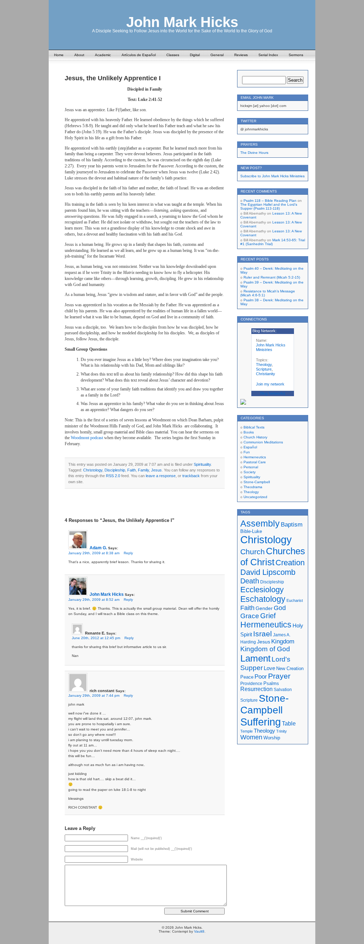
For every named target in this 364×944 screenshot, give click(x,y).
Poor (261, 676)
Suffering (260, 722)
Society (249, 472)
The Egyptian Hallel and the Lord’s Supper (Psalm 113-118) (268, 206)
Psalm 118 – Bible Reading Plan (269, 201)
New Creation (290, 668)
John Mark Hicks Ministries (270, 347)
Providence (251, 683)
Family (143, 470)
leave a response (161, 476)
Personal (250, 467)
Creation (290, 562)
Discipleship (115, 470)
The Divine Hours (254, 153)
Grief (268, 616)
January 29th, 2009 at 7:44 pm (93, 695)
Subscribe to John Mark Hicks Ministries (272, 176)
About (79, 55)
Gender (264, 608)
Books (248, 432)
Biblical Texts (253, 427)
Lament (255, 658)
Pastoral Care (254, 462)
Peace (246, 677)
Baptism (292, 524)
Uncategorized (255, 497)
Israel (262, 634)
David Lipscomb (267, 572)
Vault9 (199, 931)
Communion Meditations (263, 442)
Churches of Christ (272, 556)
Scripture (264, 369)
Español (250, 447)
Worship (271, 737)
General (217, 55)
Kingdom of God (265, 649)
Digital (195, 55)
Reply (128, 553)
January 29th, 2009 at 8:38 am (93, 553)
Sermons (296, 55)
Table (289, 724)
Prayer (279, 676)
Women (251, 737)
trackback (191, 476)
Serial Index (268, 55)
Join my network (270, 384)
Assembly (260, 523)
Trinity (281, 731)
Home (59, 55)
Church (252, 551)
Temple (246, 731)
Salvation (283, 689)
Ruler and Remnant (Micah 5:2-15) (271, 277)
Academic (103, 55)
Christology (92, 470)
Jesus (156, 470)
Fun (246, 452)
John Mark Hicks (182, 22)
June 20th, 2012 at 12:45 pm (96, 638)
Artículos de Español (139, 55)
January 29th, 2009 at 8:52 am (93, 600)
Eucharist (295, 600)
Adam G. (98, 547)
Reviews (241, 55)
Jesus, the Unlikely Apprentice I (113, 78)
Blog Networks (272, 393)
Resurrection (256, 689)
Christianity (265, 374)
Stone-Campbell (256, 482)
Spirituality (202, 464)
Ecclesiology (262, 589)
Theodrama (252, 487)
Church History (255, 437)
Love (269, 668)
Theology (264, 364)
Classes (172, 55)
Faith (131, 470)
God (280, 607)
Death (249, 581)
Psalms (271, 683)
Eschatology (262, 599)
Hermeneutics (254, 457)
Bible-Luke (251, 531)
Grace (249, 616)
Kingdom (282, 641)
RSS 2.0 (113, 476)
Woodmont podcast (87, 437)
